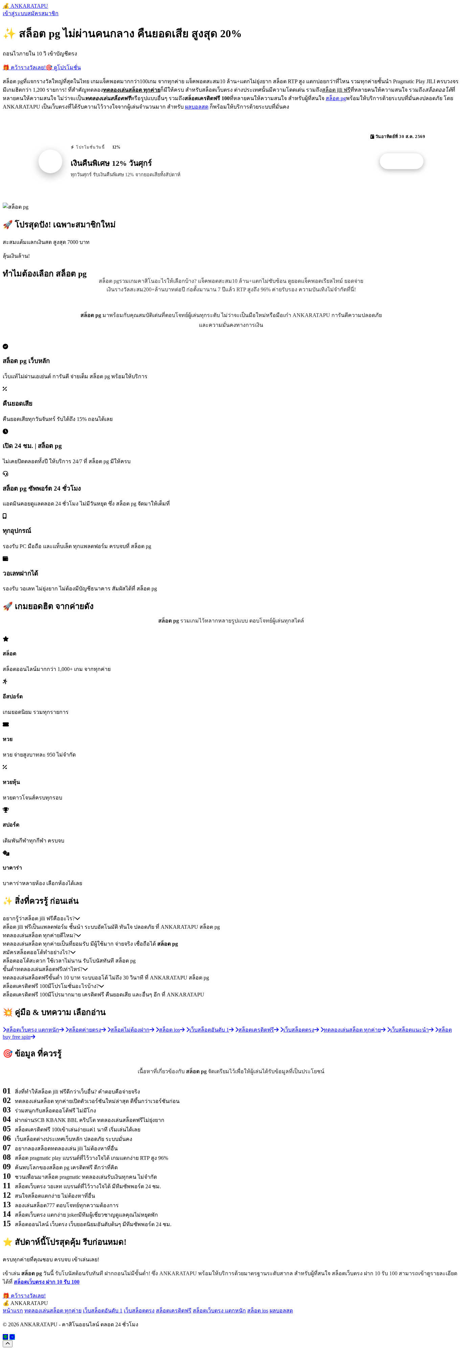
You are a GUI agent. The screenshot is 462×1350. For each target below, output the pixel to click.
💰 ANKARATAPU (25, 6)
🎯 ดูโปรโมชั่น (63, 67)
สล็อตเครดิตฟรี (173, 1310)
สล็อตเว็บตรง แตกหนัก (219, 1310)
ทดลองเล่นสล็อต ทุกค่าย (53, 1310)
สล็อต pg (336, 98)
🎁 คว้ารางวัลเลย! (24, 67)
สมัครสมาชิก (43, 13)
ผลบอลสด (196, 107)
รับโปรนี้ (405, 161)
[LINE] (5, 1337)
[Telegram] (12, 1337)
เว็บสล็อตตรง (139, 1310)
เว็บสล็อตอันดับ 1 (102, 1310)
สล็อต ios (257, 1310)
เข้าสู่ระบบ (15, 13)
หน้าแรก (13, 1310)
